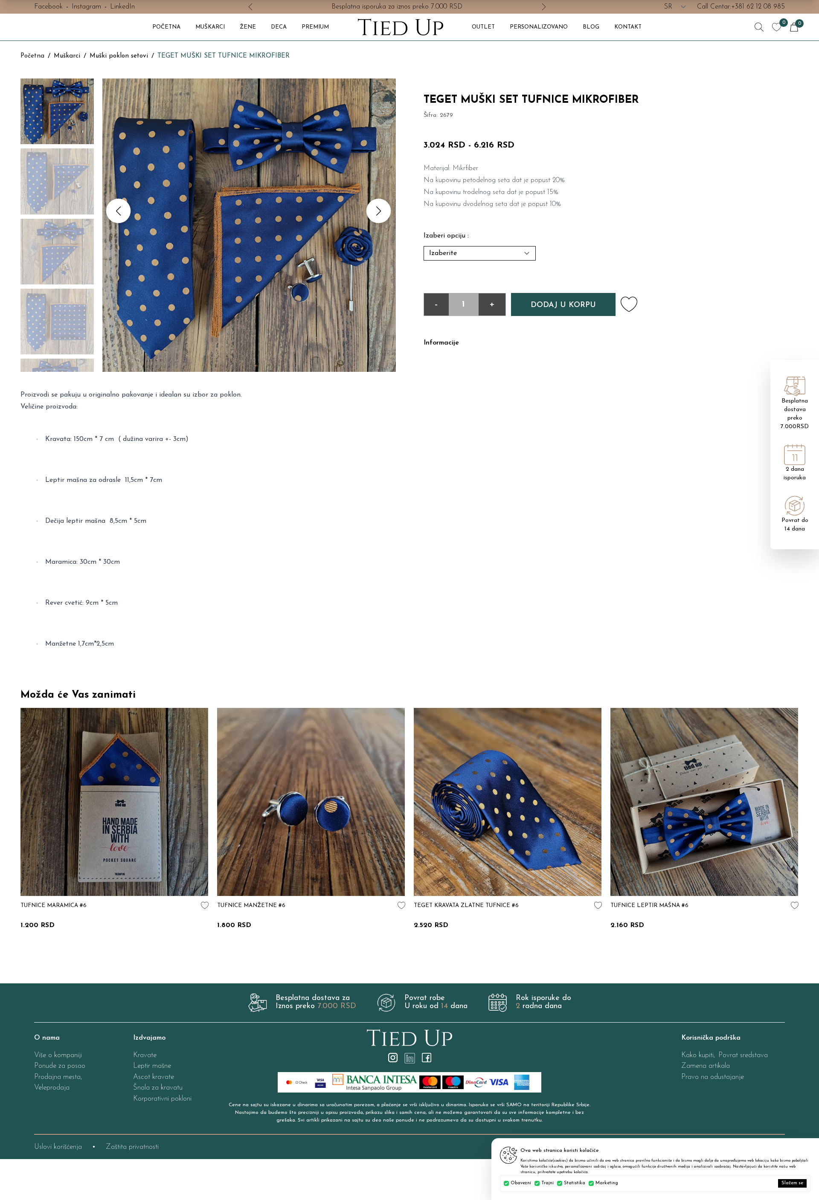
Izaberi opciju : (446, 235)
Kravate (145, 1055)
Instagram (86, 6)
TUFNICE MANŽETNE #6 (448, 905)
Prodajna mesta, (58, 1077)
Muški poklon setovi (119, 56)
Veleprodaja (52, 1087)
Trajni (547, 1183)
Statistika (574, 1183)
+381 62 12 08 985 (758, 6)
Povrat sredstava (743, 1055)
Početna (32, 56)
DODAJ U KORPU (563, 305)
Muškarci (210, 27)
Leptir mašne (152, 1066)
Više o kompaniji (58, 1055)
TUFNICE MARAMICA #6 (250, 905)
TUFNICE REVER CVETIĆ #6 (58, 905)
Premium (315, 27)
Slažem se (792, 1183)
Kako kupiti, (698, 1055)
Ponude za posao (59, 1066)
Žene (248, 27)
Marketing (606, 1183)
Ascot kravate (153, 1077)
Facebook (48, 6)
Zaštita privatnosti (132, 1147)
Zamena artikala (705, 1066)
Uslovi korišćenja (58, 1147)
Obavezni (521, 1183)
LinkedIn (122, 6)
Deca (279, 27)
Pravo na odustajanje (712, 1077)
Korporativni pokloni (162, 1098)
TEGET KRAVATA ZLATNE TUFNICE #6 (662, 905)
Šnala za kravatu (158, 1087)
